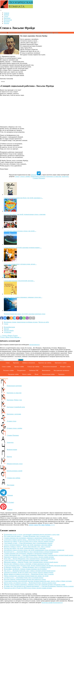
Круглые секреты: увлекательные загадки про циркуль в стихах (25, 579)
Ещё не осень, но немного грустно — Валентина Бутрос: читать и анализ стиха (30, 583)
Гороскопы (61, 374)
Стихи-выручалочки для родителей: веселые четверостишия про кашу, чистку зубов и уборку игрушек (38, 581)
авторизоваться (34, 344)
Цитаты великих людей (14, 471)
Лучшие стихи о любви (14, 428)
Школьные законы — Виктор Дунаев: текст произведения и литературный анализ (31, 562)
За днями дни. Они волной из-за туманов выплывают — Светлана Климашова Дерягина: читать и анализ (39, 586)
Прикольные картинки (38, 176)
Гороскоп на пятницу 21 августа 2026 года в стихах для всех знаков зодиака (29, 557)
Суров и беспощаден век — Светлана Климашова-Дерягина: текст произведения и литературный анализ (38, 555)
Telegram (33, 175)
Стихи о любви (25, 176)
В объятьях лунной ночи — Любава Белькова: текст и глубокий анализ (27, 567)
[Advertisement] (37, 111)
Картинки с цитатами (14, 414)
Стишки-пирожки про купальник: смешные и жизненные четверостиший (28, 553)
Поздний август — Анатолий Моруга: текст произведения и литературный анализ (31, 552)
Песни (36, 374)
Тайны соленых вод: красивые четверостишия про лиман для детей (26, 576)
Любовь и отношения (28, 363)
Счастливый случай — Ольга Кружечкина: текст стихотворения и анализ (28, 543)
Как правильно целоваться (61, 370)
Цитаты (6, 23)
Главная (6, 13)
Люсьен (6, 329)
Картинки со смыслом (53, 176)
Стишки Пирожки (39, 178)
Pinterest (9, 509)
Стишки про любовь (13, 478)
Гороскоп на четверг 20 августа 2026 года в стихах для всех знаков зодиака (28, 572)
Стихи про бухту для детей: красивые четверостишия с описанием (26, 560)
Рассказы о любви (8, 370)
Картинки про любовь (44, 363)
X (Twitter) (10, 502)
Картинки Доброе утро (14, 400)
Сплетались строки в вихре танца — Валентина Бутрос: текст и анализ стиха (29, 539)
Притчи (9, 456)
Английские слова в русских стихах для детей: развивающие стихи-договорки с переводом (34, 550)
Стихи (6, 16)
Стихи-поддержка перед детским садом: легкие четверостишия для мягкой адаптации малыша (35, 565)
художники (7, 332)
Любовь (6, 14)
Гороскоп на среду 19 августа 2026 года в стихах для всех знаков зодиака (28, 588)
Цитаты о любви (19, 366)
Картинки (7, 18)
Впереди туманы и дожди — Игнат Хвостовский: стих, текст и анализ (27, 546)
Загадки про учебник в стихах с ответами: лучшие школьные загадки (26, 564)
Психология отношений (50, 366)
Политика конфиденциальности (52, 602)
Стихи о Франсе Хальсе (9, 335)
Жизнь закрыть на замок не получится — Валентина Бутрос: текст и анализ (29, 574)
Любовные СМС (33, 370)
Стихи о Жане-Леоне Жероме (10, 337)
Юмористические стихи (15, 463)
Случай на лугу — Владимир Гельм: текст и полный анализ (23, 577)
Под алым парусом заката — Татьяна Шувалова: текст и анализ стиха (27, 536)
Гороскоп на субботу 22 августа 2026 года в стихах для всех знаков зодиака (28, 541)
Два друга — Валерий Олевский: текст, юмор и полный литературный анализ (29, 571)
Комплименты (46, 370)
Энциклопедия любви (48, 374)
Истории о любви (65, 366)
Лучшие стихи (11, 421)
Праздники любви (13, 374)
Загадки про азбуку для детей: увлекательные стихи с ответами (24, 548)
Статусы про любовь (33, 366)
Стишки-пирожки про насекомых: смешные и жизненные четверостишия (28, 538)
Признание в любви (60, 363)
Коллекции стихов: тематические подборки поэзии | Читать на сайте (30, 32)
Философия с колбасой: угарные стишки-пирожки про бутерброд (25, 569)
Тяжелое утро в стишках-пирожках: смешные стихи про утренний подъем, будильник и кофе (34, 584)
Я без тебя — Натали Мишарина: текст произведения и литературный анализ (29, 558)
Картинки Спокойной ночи (16, 407)
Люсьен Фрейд (9, 330)
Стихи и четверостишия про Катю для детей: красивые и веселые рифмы (28, 545)
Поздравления (21, 370)
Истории (7, 21)
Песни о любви (26, 374)
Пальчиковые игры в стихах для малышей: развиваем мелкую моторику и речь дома (31, 534)
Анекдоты (65, 176)
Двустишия (10, 485)
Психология (8, 20)
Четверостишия (12, 449)
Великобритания (9, 327)
